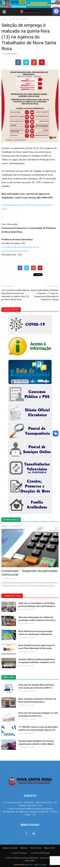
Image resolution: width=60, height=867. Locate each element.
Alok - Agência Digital (37, 864)
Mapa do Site (49, 848)
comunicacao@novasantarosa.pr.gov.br (20, 247)
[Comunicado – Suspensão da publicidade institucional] (30, 546)
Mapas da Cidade (10, 848)
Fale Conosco (35, 848)
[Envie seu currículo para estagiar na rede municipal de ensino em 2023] (8, 716)
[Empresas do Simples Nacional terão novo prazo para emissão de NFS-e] (8, 688)
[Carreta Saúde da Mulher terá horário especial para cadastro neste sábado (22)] (8, 745)
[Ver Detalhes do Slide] (30, 4)
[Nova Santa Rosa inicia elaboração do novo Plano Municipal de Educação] (8, 649)
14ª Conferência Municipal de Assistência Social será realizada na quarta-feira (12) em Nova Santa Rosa (15, 295)
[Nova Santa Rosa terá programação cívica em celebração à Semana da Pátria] (8, 635)
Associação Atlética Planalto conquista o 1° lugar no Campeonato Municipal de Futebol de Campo (45, 295)
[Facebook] (26, 834)
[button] (56, 11)
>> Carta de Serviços (18, 853)
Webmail (23, 848)
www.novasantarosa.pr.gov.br (15, 251)
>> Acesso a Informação (40, 853)
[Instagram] (34, 834)
